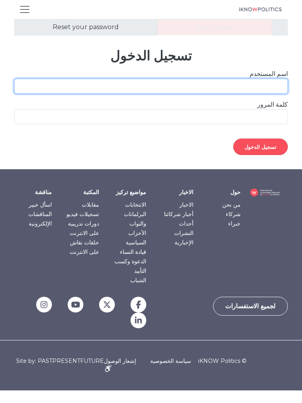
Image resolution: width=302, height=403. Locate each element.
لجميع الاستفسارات (250, 306)
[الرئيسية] (260, 9)
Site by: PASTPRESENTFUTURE (60, 361)
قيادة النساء (133, 251)
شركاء (233, 214)
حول (235, 192)
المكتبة (91, 192)
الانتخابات (135, 204)
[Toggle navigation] (24, 9)
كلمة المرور (272, 104)
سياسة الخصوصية (170, 360)
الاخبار (186, 192)
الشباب (138, 280)
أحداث (186, 223)
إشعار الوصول (120, 360)
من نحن (231, 204)
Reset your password (86, 27)
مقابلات (90, 204)
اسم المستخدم (269, 74)
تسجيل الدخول (215, 27)
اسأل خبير (40, 204)
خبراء (234, 223)
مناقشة (43, 192)
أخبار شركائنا (178, 214)
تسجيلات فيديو (82, 214)
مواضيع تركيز (131, 192)
